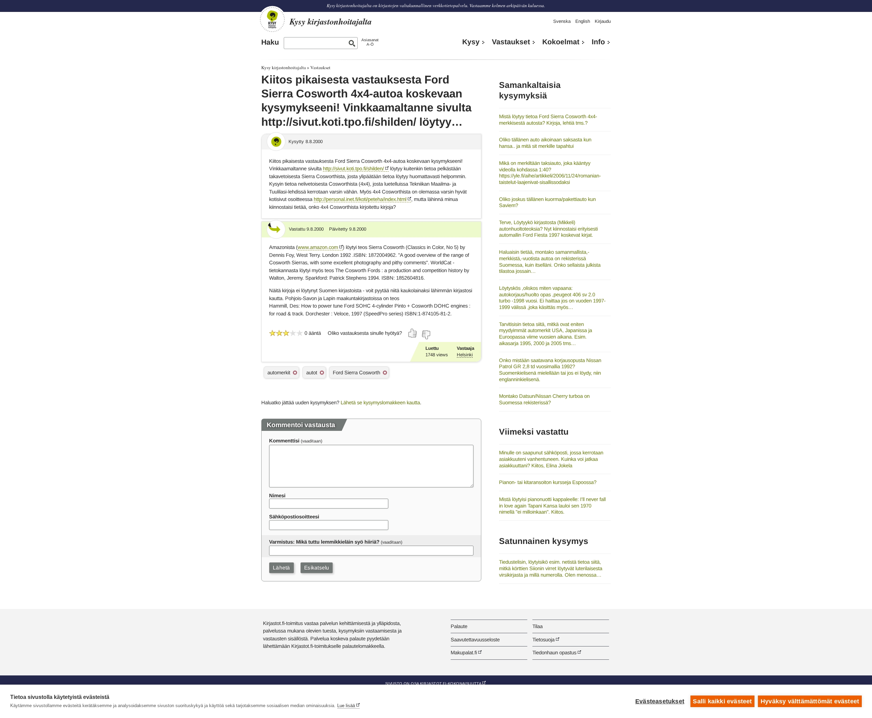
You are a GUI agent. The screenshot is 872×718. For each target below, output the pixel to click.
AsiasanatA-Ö (369, 42)
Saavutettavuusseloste (475, 639)
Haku (270, 42)
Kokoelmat (560, 42)
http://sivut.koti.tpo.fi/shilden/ (353, 168)
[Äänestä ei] (425, 334)
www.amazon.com (318, 247)
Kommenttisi (284, 440)
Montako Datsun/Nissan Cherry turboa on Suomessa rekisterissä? (544, 399)
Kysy (471, 42)
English (582, 21)
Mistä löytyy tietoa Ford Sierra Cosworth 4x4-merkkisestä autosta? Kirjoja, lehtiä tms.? (548, 119)
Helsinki (465, 354)
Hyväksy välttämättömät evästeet (810, 701)
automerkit (278, 372)
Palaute (459, 626)
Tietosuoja (543, 639)
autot (311, 372)
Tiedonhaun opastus (554, 652)
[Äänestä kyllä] (412, 333)
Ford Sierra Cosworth (356, 372)
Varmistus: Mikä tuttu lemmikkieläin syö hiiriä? (324, 542)
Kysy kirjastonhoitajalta (283, 67)
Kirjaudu (603, 21)
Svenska (562, 21)
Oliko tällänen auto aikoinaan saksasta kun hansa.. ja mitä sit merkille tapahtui (545, 143)
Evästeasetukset (659, 701)
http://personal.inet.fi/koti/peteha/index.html (360, 199)
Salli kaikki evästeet (722, 701)
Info (598, 42)
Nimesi (277, 495)
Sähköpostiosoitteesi (294, 516)
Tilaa (537, 626)
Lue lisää (346, 705)
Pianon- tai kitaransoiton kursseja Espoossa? (547, 482)
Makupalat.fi (464, 652)
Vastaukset (511, 42)
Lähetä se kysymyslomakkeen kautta (380, 402)
